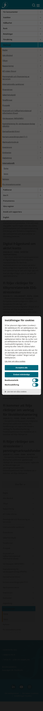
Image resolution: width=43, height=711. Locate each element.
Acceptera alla (21, 368)
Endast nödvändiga (21, 374)
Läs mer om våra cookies (15, 361)
